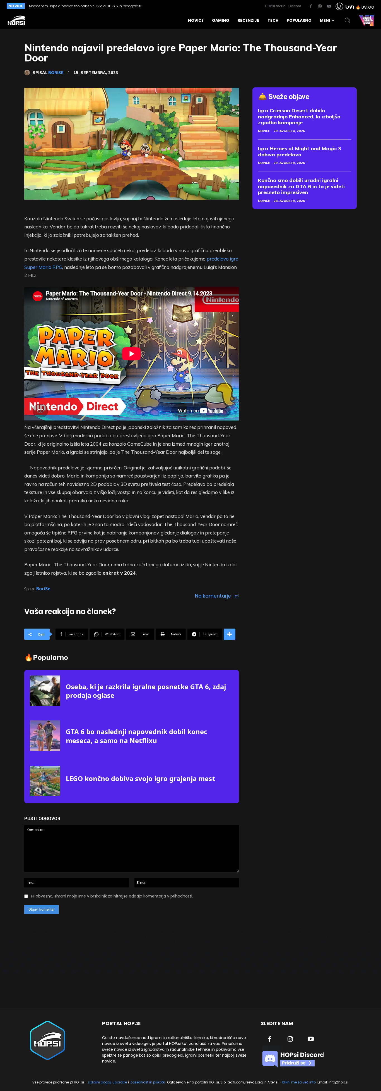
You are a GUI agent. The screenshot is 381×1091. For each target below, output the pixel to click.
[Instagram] (320, 6)
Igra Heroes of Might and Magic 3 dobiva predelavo (299, 151)
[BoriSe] (28, 72)
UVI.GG (367, 7)
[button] (348, 20)
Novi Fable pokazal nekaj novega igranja (63, 6)
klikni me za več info (299, 1082)
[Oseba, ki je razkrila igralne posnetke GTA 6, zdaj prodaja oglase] (45, 690)
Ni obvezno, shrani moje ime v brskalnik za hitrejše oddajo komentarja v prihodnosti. (112, 896)
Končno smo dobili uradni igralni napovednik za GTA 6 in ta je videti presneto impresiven (301, 186)
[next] (180, 6)
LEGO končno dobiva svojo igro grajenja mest (140, 778)
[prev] (171, 6)
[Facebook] (311, 6)
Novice (264, 131)
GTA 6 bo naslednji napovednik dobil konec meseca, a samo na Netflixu (136, 736)
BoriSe (56, 73)
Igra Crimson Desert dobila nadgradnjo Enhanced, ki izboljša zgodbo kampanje (299, 116)
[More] (229, 634)
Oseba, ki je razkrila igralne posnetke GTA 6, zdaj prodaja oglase (146, 691)
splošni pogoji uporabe (107, 1082)
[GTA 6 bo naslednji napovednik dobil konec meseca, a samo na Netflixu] (45, 735)
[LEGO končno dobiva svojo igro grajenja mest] (45, 781)
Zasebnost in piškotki (147, 1082)
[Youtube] (329, 6)
